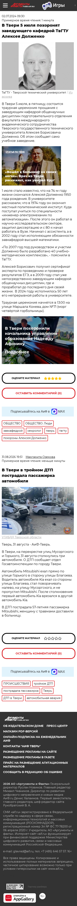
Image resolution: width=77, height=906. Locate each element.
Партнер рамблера (37, 886)
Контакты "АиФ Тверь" (21, 746)
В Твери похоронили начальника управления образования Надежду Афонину (31, 336)
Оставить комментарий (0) (39, 393)
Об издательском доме (23, 726)
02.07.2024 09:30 (13, 16)
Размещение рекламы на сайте (30, 751)
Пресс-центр (57, 726)
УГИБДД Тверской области (21, 537)
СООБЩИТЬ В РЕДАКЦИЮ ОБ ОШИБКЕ (32, 772)
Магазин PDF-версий (20, 731)
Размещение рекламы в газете (29, 757)
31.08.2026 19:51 (12, 457)
